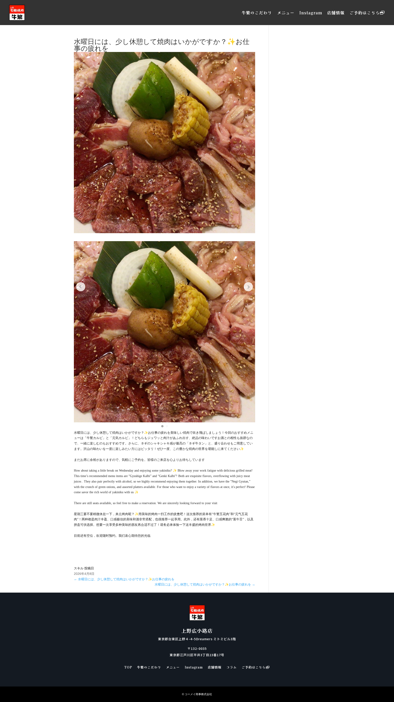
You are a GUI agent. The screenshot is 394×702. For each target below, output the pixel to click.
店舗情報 (336, 12)
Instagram (310, 12)
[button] (162, 426)
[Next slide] (248, 286)
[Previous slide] (80, 286)
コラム (231, 667)
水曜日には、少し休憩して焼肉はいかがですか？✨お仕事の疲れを (124, 579)
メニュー (285, 12)
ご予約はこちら (365, 12)
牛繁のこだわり (257, 12)
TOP (128, 667)
